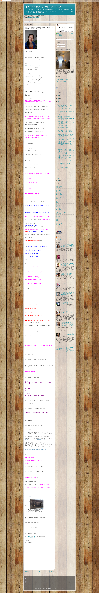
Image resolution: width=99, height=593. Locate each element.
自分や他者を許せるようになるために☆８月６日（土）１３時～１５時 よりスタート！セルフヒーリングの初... (66, 166)
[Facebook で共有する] (43, 536)
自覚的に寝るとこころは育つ (63, 121)
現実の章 (33, 537)
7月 (59, 169)
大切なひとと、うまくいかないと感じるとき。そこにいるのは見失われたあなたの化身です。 (66, 150)
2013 (58, 98)
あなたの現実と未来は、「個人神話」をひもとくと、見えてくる (66, 142)
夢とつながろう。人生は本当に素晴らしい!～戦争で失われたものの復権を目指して (66, 131)
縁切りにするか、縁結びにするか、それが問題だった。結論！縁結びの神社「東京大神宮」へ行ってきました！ (67, 246)
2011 (58, 101)
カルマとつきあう (59, 209)
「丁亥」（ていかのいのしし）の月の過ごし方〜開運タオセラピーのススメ (67, 256)
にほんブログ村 (59, 35)
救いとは (57, 215)
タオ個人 (43, 21)
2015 (58, 95)
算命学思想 (58, 200)
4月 (59, 174)
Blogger (63, 588)
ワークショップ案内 (59, 189)
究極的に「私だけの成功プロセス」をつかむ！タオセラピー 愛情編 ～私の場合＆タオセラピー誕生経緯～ (67, 334)
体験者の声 (58, 217)
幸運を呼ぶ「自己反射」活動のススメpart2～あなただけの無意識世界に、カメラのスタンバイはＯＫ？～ (66, 135)
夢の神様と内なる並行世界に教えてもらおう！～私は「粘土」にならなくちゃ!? (65, 144)
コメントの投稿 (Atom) (31, 573)
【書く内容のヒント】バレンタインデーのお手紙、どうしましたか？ (67, 283)
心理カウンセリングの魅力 (61, 212)
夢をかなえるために (59, 191)
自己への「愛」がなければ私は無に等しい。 (66, 129)
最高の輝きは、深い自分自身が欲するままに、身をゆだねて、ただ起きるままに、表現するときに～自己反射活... (66, 138)
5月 (59, 172)
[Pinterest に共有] (44, 536)
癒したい (57, 204)
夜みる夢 (57, 220)
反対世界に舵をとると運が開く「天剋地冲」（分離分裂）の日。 (67, 274)
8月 (59, 104)
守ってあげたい (59, 193)
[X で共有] (42, 536)
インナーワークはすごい (60, 194)
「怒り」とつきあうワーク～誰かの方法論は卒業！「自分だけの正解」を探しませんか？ (66, 147)
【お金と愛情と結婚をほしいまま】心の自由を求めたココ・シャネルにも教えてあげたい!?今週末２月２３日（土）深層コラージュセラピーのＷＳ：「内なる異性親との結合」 (67, 324)
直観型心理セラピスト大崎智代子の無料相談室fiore (70, 350)
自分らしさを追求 (59, 186)
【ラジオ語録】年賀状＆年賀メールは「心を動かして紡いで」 (67, 303)
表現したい (58, 202)
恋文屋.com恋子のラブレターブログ (69, 348)
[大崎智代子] (56, 88)
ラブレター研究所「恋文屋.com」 (62, 81)
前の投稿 (51, 571)
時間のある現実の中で (60, 197)
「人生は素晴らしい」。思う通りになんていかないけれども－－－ (66, 164)
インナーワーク (49, 21)
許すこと (57, 198)
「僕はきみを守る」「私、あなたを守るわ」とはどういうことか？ (66, 158)
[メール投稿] (38, 536)
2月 (59, 177)
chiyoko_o (59, 237)
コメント (59, 46)
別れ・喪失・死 (59, 224)
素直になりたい (59, 206)
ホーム (39, 571)
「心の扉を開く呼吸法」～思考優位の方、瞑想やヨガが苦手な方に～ (66, 114)
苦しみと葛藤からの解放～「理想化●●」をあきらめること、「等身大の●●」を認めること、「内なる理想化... (65, 109)
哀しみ (57, 219)
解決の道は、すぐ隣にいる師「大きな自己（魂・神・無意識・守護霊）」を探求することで (66, 161)
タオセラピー (58, 190)
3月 (59, 175)
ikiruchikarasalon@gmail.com (33, 17)
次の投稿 (27, 571)
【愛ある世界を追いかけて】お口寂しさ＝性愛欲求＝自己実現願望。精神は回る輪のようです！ (67, 293)
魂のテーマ (58, 187)
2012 (58, 100)
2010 (58, 180)
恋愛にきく (58, 205)
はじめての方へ (59, 223)
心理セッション (36, 21)
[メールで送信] (39, 536)
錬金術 (55, 21)
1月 (59, 178)
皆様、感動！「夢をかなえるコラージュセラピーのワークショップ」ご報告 (67, 312)
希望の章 (29, 537)
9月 (59, 102)
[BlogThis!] (40, 536)
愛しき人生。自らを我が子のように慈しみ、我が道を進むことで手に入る (66, 106)
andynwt (53, 588)
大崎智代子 (57, 87)
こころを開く (58, 213)
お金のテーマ (58, 216)
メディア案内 (58, 208)
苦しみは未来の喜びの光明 (63, 127)
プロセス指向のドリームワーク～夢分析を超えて (35, 65)
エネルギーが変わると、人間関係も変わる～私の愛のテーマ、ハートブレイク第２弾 (67, 264)
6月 (59, 171)
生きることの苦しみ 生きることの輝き (43, 7)
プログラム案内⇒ (28, 21)
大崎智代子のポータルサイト (61, 83)
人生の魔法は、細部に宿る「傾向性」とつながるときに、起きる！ (66, 153)
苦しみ (57, 201)
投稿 (58, 44)
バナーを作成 (58, 89)
